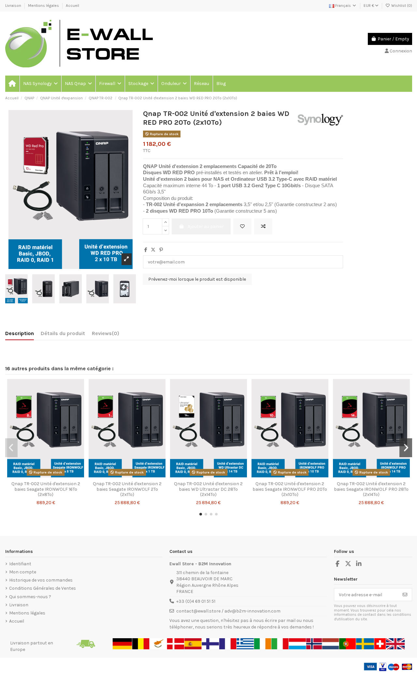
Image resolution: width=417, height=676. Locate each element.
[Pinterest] (161, 250)
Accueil (72, 5)
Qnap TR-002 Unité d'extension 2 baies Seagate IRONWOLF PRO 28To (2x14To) (371, 489)
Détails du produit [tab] (63, 333)
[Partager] (145, 250)
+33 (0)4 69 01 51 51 (195, 601)
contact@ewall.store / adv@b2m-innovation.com (228, 611)
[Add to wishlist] (242, 226)
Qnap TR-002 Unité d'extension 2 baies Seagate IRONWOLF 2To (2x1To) (127, 489)
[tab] (105, 334)
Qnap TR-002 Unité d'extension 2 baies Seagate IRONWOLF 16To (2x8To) (45, 489)
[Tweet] (153, 250)
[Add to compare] (263, 226)
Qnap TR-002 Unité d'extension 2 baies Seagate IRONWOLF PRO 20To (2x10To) (289, 489)
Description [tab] (19, 333)
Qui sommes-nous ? (30, 596)
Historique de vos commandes (41, 580)
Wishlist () (401, 5)
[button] (40, 84)
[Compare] (45, 475)
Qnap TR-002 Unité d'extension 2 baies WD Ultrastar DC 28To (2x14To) (208, 489)
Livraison (13, 5)
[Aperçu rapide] (55, 475)
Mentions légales (44, 5)
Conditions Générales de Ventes (42, 588)
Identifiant (20, 564)
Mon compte (22, 572)
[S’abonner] (405, 594)
